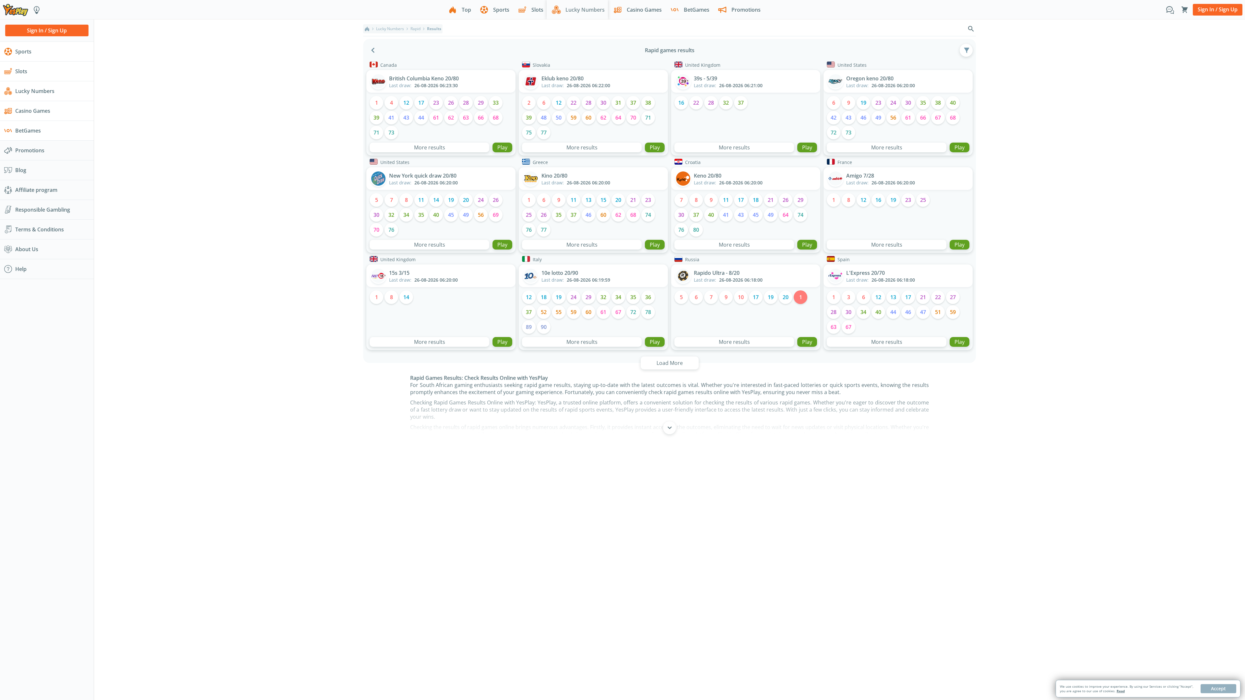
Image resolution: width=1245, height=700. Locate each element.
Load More (670, 363)
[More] (669, 427)
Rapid (415, 28)
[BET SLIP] (1184, 9)
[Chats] (1170, 9)
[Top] (367, 29)
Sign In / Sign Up (1218, 9)
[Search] (971, 28)
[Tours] (36, 9)
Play (502, 147)
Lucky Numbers (390, 28)
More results (429, 147)
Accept (1218, 688)
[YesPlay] (15, 9)
